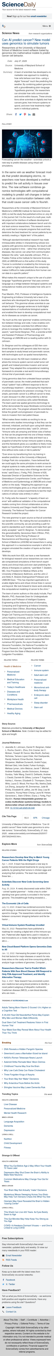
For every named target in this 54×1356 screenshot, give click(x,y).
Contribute (32, 1319)
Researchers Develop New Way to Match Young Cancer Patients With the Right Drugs (25, 859)
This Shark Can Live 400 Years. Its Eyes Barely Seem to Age (26, 1213)
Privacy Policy (11, 1323)
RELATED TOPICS (10, 660)
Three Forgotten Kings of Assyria (19, 1074)
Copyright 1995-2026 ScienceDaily (22, 1327)
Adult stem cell (41, 674)
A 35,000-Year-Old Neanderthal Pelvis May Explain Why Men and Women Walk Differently (25, 1016)
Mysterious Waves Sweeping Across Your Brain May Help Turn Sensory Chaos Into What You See (27, 1195)
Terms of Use (43, 1323)
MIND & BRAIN (7, 1117)
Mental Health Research (15, 1112)
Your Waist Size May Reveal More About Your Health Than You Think (26, 1031)
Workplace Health (15, 699)
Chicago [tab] (46, 817)
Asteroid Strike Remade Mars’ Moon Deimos (24, 1061)
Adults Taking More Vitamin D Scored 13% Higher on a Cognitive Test (26, 1009)
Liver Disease (10, 1104)
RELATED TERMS (37, 660)
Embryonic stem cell (41, 696)
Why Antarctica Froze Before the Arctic (22, 1083)
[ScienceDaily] (19, 4)
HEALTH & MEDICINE (10, 1100)
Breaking (6, 1042)
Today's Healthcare (16, 687)
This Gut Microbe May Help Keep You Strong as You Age (26, 1220)
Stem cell (38, 707)
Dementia (8, 1125)
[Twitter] (20, 114)
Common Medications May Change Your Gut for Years (26, 1180)
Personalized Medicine (13, 673)
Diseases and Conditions (13, 693)
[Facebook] (16, 114)
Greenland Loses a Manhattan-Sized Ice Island (25, 1053)
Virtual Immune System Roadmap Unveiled (23, 924)
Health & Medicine (12, 666)
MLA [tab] (26, 817)
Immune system (41, 670)
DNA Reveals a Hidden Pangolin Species (23, 1049)
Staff (22, 1319)
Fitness (7, 1147)
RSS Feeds (11, 1259)
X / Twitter (10, 1284)
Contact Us (11, 1311)
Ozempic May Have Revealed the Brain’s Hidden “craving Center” (27, 1202)
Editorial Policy (28, 1323)
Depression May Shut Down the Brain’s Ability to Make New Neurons (26, 1173)
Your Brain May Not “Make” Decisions (21, 1078)
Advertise (44, 1319)
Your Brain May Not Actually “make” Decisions (25, 1190)
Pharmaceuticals (15, 704)
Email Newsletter (14, 1255)
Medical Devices (15, 708)
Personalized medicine (40, 681)
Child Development (13, 1143)
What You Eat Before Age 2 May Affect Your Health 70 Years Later (27, 1167)
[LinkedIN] (29, 114)
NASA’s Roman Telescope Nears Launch (23, 1057)
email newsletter (39, 16)
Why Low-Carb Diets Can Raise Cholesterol (24, 1070)
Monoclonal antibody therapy (42, 689)
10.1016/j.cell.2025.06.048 (22, 807)
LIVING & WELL (7, 1134)
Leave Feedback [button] (13, 1307)
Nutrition (8, 1138)
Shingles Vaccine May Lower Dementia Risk (24, 1087)
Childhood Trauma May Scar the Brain (21, 1066)
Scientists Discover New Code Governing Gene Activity (25, 883)
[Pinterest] (24, 114)
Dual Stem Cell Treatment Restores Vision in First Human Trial (25, 1024)
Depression (9, 1130)
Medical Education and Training (15, 681)
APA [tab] (35, 817)
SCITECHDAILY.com (20, 1000)
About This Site (11, 1319)
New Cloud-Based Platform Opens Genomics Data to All (27, 948)
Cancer (37, 665)
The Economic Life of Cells (15, 903)
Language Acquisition (14, 1121)
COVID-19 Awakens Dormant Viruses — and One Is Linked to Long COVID (28, 1226)
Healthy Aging (13, 713)
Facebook (10, 1279)
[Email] (33, 114)
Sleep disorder (41, 702)
